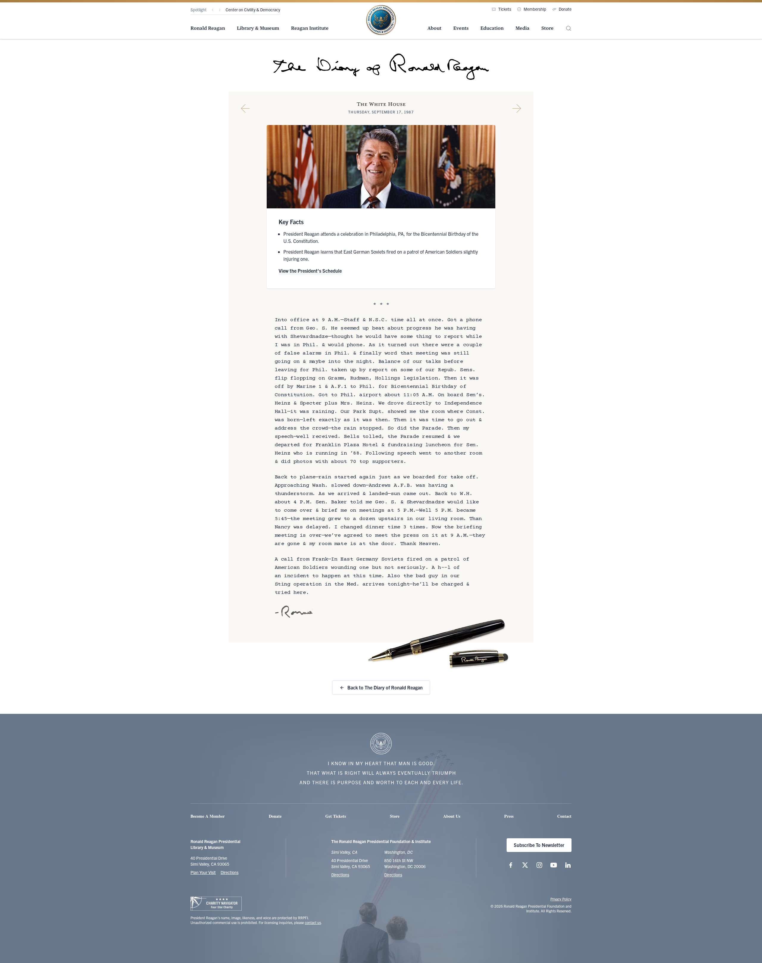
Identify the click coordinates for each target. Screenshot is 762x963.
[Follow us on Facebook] (510, 865)
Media (523, 28)
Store (547, 28)
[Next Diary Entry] (517, 108)
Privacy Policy (561, 899)
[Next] (219, 9)
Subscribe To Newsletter (539, 845)
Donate (565, 9)
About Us (451, 816)
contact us (313, 922)
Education (492, 28)
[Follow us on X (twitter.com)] (525, 865)
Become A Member (207, 816)
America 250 (237, 9)
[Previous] (212, 9)
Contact (564, 816)
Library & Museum (258, 28)
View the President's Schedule (310, 271)
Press (508, 816)
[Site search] (569, 28)
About (434, 28)
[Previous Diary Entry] (245, 108)
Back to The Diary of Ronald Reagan (385, 687)
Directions (229, 872)
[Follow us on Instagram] (539, 865)
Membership (535, 9)
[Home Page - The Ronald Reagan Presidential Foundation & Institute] (381, 20)
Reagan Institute (310, 28)
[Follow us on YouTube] (553, 865)
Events (461, 28)
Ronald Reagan (207, 28)
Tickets (504, 9)
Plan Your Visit (203, 872)
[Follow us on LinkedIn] (568, 865)
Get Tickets (335, 816)
